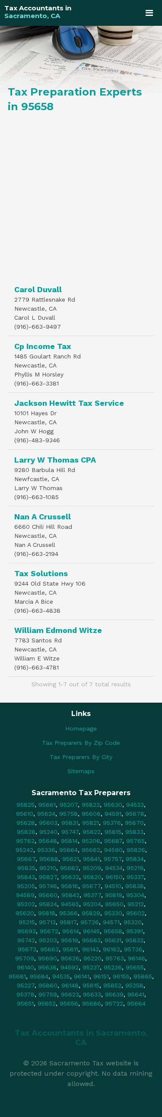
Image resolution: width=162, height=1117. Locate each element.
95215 (27, 922)
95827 (48, 876)
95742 (26, 940)
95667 (26, 858)
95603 (48, 822)
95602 (135, 913)
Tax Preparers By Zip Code (81, 742)
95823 (91, 804)
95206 (91, 840)
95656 (69, 1003)
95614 (70, 931)
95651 (25, 1003)
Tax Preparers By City (81, 756)
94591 (113, 813)
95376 (112, 822)
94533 (135, 804)
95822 (92, 831)
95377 (92, 895)
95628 (25, 822)
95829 (91, 913)
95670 (134, 822)
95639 (114, 994)
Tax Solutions (41, 573)
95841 (91, 858)
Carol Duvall (38, 289)
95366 (68, 913)
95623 (70, 994)
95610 (24, 813)
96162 (111, 949)
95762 (25, 840)
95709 (24, 958)
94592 (69, 967)
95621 (70, 858)
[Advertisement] (81, 196)
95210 (47, 867)
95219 (135, 867)
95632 (70, 876)
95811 (70, 949)
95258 (134, 985)
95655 (135, 967)
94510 (113, 885)
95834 (135, 858)
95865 (142, 976)
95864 (68, 849)
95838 (134, 885)
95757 (113, 858)
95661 (47, 804)
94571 (111, 922)
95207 (69, 804)
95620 (25, 913)
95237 (91, 967)
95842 (70, 895)
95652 (47, 1003)
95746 (48, 885)
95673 (27, 949)
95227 (26, 985)
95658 (113, 931)
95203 (48, 940)
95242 (24, 849)
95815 (113, 831)
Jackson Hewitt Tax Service (69, 402)
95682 (69, 867)
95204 (92, 904)
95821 (90, 822)
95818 (46, 913)
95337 (135, 876)
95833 (134, 831)
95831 (69, 822)
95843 (26, 876)
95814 (69, 840)
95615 (91, 985)
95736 (133, 949)
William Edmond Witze (58, 630)
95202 (26, 904)
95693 (26, 931)
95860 (47, 985)
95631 (113, 940)
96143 (90, 949)
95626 (70, 958)
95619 (69, 940)
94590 (113, 849)
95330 (113, 913)
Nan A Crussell (42, 516)
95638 (47, 967)
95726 (89, 922)
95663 (49, 949)
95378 (25, 994)
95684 (39, 976)
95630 (113, 804)
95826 (136, 849)
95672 (49, 931)
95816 (69, 885)
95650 (114, 904)
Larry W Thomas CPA (55, 459)
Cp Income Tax (42, 346)
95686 (91, 1003)
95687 (113, 840)
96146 (136, 958)
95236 (113, 967)
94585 (70, 904)
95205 (26, 885)
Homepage (81, 728)
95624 (46, 813)
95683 (91, 940)
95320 (133, 922)
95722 (114, 1003)
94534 (114, 867)
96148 (70, 985)
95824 (48, 904)
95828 (26, 831)
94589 (25, 895)
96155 (121, 976)
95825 (25, 804)
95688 (48, 858)
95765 (135, 840)
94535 (61, 976)
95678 (134, 813)
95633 (92, 994)
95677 (91, 885)
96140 (25, 967)
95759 (47, 994)
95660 (47, 895)
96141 (81, 976)
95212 (135, 904)
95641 (135, 994)
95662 (91, 849)
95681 (17, 976)
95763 (114, 958)
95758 (68, 813)
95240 (48, 831)
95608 (91, 813)
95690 (47, 958)
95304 (135, 895)
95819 (113, 895)
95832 (134, 940)
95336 (46, 849)
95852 (112, 985)
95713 (47, 922)
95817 (68, 922)
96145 (91, 931)
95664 (136, 1003)
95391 (134, 931)
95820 (92, 876)
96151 (101, 976)
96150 (114, 876)
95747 (70, 831)
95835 (26, 867)
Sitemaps (81, 771)
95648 (47, 840)
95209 (92, 867)
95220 (92, 958)
